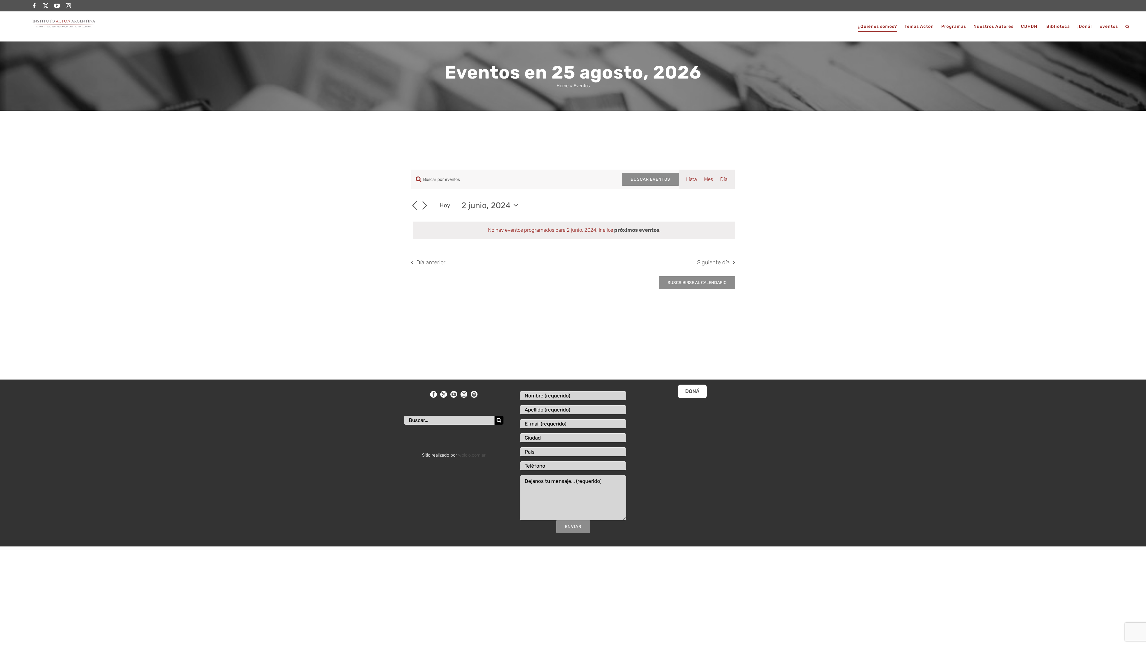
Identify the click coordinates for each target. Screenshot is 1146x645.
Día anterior (431, 262)
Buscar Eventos (650, 179)
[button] (1127, 26)
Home (563, 85)
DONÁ (692, 391)
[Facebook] (433, 394)
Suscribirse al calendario (697, 282)
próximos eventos (636, 230)
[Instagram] (463, 394)
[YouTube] (453, 394)
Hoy (445, 205)
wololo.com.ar (472, 455)
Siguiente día (713, 262)
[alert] (574, 230)
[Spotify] (474, 394)
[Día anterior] (414, 206)
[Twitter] (443, 394)
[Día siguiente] (425, 206)
